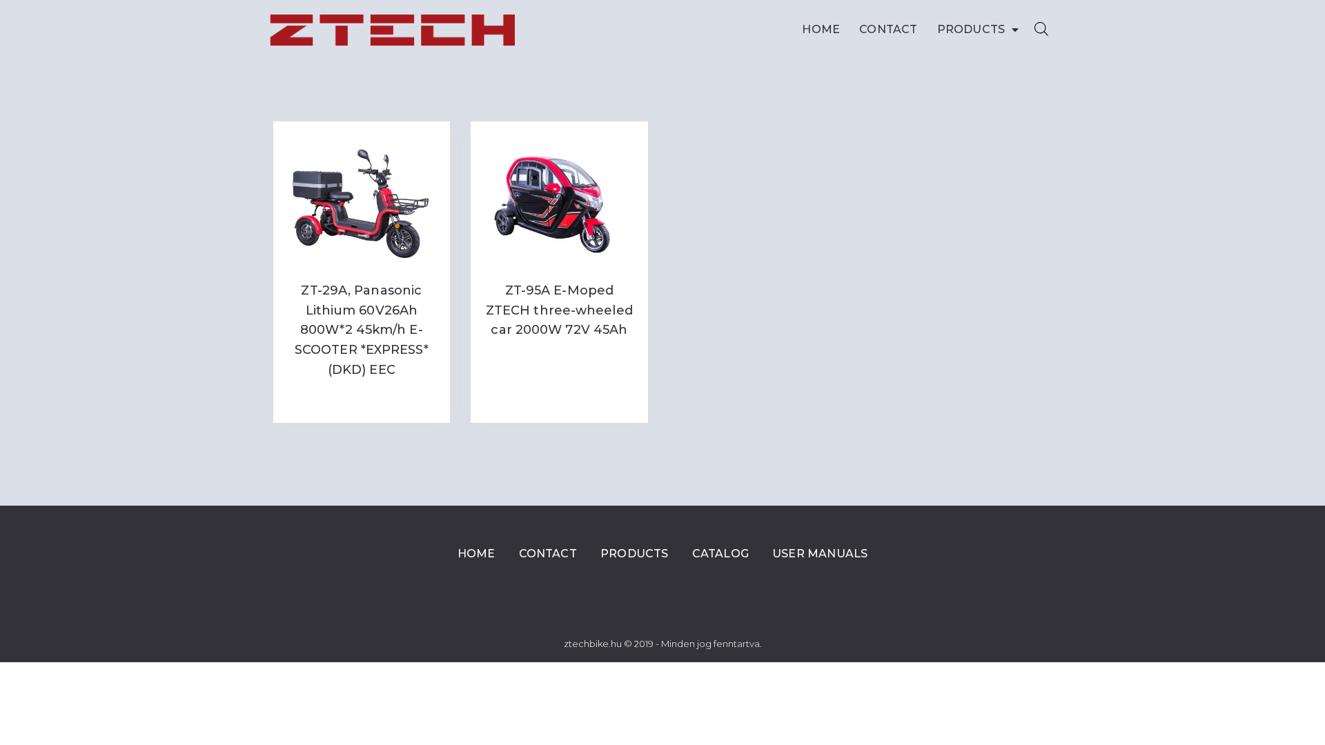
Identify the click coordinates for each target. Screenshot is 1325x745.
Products (971, 29)
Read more (361, 398)
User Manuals (819, 553)
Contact (888, 29)
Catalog (720, 553)
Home (821, 29)
